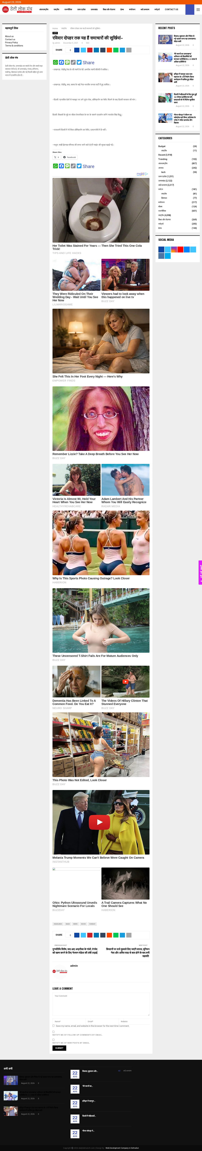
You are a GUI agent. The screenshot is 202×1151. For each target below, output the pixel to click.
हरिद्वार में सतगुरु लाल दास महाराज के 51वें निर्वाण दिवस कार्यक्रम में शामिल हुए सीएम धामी (184, 78)
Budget (161, 146)
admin (57, 43)
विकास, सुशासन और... (90, 1071)
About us (9, 36)
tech (163, 172)
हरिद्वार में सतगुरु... (88, 1101)
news (75, 924)
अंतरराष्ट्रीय (43, 9)
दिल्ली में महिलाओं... (89, 1116)
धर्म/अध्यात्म (145, 9)
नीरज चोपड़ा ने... (88, 1131)
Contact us (10, 39)
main (68, 924)
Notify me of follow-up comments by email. (77, 1035)
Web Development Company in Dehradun (122, 1148)
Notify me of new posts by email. (71, 1043)
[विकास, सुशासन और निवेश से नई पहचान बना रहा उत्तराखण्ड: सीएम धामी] (165, 39)
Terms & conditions (14, 45)
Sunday (92, 924)
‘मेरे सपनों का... (87, 1086)
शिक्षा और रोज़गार (109, 9)
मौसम (160, 206)
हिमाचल (164, 198)
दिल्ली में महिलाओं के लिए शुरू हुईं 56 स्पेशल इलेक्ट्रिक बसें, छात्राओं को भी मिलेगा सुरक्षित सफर (185, 98)
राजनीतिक (68, 9)
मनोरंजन (132, 9)
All (119, 1071)
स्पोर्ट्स (157, 9)
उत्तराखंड (94, 9)
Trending (162, 159)
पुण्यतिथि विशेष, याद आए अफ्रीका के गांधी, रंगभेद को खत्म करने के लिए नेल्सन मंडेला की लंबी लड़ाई (74, 951)
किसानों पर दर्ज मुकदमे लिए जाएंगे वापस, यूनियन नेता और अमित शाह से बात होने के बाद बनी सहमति (128, 953)
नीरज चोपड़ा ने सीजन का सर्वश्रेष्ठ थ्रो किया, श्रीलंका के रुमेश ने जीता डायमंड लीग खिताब (185, 119)
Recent (161, 155)
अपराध (160, 168)
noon (83, 924)
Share (88, 62)
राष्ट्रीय (56, 9)
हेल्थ (122, 9)
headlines (58, 924)
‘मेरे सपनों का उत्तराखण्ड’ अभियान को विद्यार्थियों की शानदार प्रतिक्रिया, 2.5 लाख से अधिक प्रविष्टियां (185, 58)
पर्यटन (160, 189)
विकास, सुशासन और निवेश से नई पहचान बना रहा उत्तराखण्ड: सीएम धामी (185, 38)
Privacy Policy (11, 42)
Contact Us (171, 9)
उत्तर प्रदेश (81, 9)
